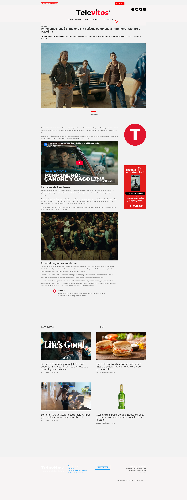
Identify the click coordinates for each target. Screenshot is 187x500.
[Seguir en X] (140, 9)
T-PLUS (103, 20)
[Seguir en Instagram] (136, 9)
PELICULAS (78, 20)
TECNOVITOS (94, 20)
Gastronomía (110, 372)
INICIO (70, 20)
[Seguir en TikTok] (144, 9)
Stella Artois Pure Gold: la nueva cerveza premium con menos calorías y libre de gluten (120, 417)
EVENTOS (110, 20)
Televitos (94, 114)
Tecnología (54, 372)
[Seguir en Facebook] (132, 9)
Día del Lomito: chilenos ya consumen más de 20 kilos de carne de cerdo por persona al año (119, 366)
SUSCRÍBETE (119, 3)
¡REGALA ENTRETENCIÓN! (50, 4)
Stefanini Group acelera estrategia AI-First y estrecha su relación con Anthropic (65, 416)
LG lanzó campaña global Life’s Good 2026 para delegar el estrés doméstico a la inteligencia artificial (64, 366)
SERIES (86, 20)
